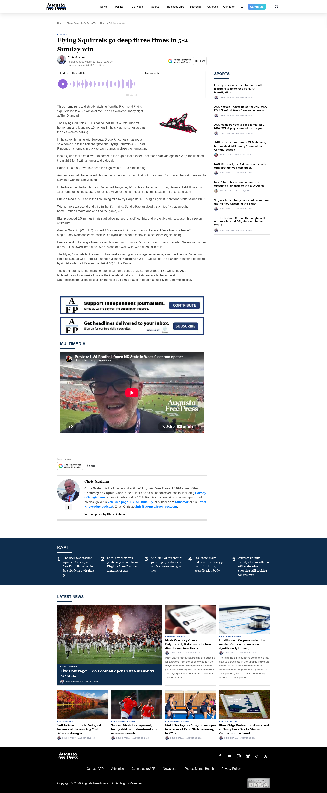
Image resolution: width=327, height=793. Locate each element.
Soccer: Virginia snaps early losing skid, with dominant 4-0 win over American (134, 729)
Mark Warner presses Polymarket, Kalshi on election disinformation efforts (188, 644)
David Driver (226, 155)
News (103, 6)
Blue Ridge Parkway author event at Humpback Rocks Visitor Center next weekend (244, 729)
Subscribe (196, 6)
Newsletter (170, 768)
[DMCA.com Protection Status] (258, 783)
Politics (119, 6)
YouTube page (117, 502)
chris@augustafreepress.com (155, 506)
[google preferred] (180, 61)
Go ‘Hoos (137, 6)
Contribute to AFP (143, 768)
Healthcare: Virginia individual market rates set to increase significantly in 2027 (243, 644)
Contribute (257, 6)
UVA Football (70, 667)
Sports (155, 6)
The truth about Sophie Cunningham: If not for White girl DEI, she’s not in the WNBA (239, 221)
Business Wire (175, 6)
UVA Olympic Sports (124, 722)
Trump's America (176, 636)
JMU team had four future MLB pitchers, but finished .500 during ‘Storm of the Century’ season (240, 146)
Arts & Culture (229, 722)
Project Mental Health (199, 768)
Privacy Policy (231, 768)
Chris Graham (96, 481)
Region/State (66, 722)
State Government (231, 636)
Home (60, 23)
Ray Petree (226, 191)
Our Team (229, 6)
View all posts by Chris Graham (104, 514)
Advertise (212, 6)
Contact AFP (95, 768)
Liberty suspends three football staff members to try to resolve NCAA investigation (238, 89)
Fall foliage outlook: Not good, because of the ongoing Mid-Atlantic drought (79, 729)
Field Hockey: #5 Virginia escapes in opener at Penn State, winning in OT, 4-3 (190, 729)
